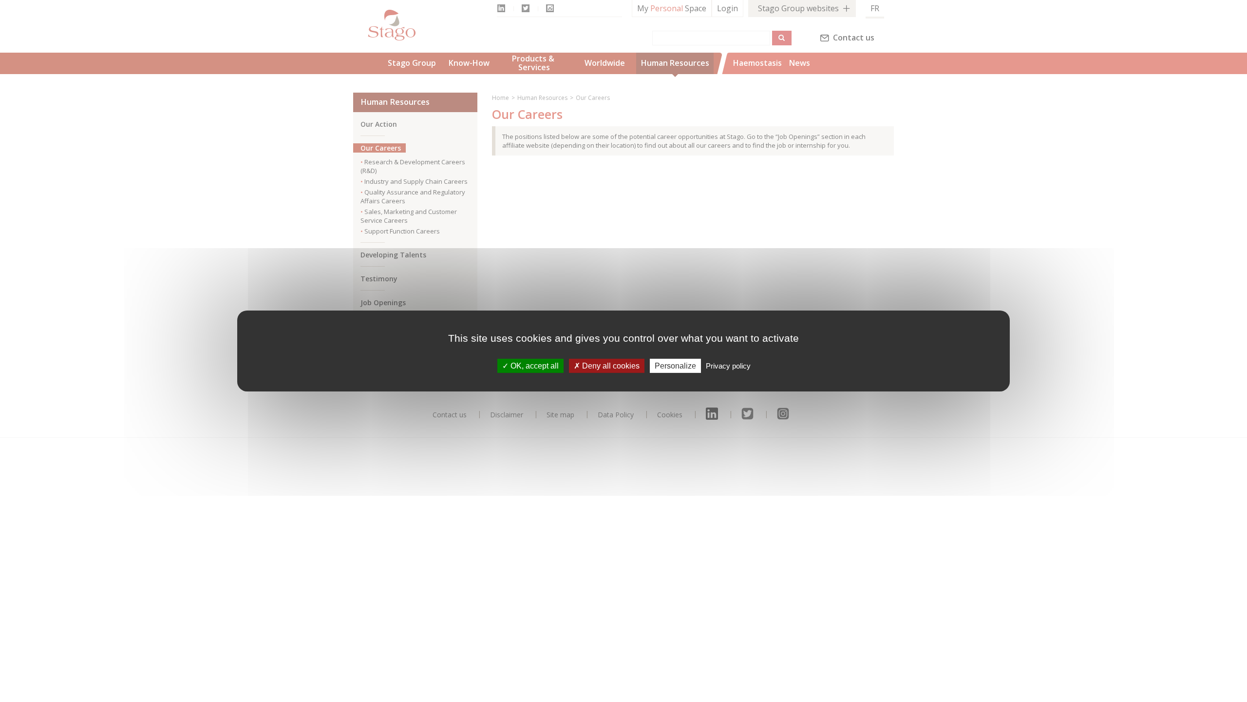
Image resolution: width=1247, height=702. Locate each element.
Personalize (675, 366)
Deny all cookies (610, 366)
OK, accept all (534, 366)
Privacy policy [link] (728, 366)
